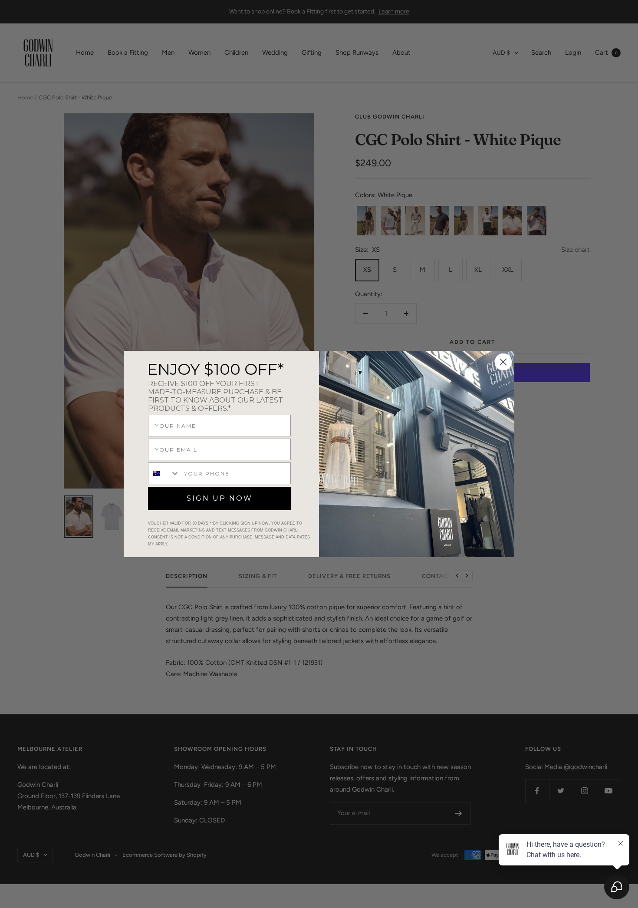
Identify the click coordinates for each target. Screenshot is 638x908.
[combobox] (164, 473)
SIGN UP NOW (220, 498)
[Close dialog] (503, 362)
